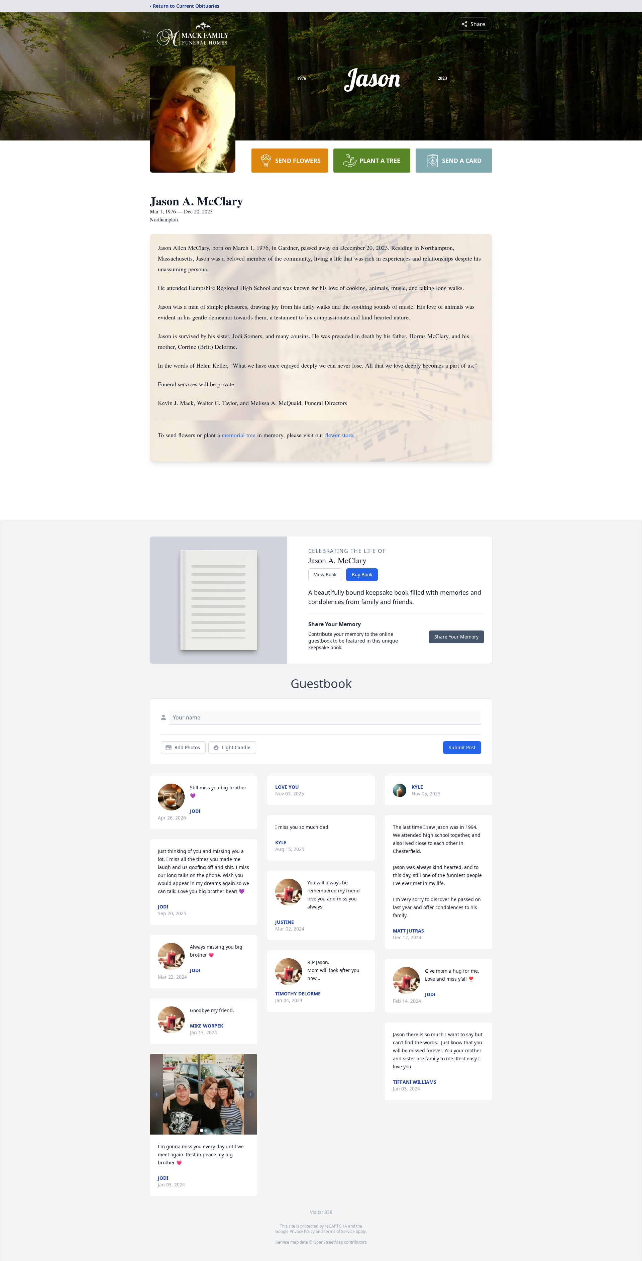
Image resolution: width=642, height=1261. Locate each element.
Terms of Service (339, 1231)
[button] (203, 1094)
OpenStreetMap (328, 1242)
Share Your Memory (456, 637)
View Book (325, 574)
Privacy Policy (302, 1231)
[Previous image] (156, 1094)
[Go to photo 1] (201, 1130)
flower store (339, 435)
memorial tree (238, 435)
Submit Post (462, 747)
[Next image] (250, 1094)
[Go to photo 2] (205, 1130)
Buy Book (362, 574)
